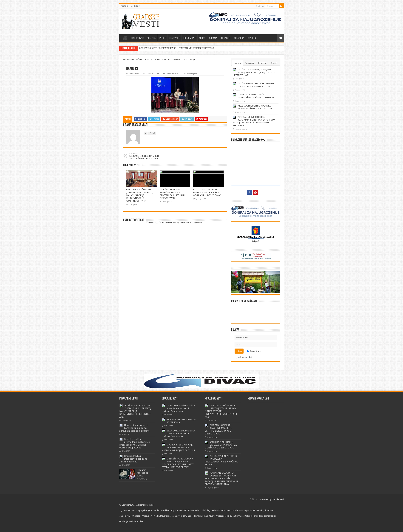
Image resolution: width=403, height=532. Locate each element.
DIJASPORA (239, 38)
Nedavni (237, 63)
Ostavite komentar (173, 74)
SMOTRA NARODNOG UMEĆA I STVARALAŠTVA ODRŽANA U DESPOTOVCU (207, 192)
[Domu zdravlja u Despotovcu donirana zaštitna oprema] (120, 456)
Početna (129, 59)
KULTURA (213, 38)
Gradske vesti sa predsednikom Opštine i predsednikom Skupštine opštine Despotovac (134, 443)
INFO (161, 38)
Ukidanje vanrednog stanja (142, 473)
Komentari (262, 63)
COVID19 (251, 38)
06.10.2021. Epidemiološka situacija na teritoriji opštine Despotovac (178, 408)
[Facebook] (256, 6)
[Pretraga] (281, 6)
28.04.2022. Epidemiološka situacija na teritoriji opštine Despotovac (178, 433)
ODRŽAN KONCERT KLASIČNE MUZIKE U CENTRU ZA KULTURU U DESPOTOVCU (177, 48)
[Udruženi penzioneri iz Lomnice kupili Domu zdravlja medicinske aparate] (120, 425)
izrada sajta (136, 527)
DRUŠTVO (173, 38)
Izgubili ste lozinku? (243, 357)
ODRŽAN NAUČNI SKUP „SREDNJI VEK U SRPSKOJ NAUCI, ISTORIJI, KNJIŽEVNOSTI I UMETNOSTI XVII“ (139, 195)
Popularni (249, 63)
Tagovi (274, 63)
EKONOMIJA (188, 38)
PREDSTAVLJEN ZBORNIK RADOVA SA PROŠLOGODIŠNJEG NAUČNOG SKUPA (221, 460)
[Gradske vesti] (141, 21)
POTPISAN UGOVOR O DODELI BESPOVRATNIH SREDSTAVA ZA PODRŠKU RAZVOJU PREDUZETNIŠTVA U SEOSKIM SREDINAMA (221, 478)
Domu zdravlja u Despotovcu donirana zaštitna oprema (133, 459)
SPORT (202, 38)
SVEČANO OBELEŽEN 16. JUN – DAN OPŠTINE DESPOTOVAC (161, 59)
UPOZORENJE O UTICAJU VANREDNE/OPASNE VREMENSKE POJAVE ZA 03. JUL (178, 447)
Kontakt (124, 6)
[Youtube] (259, 6)
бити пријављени (194, 222)
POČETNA (125, 37)
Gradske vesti (278, 499)
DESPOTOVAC (137, 38)
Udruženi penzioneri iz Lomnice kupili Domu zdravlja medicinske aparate (134, 428)
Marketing (135, 6)
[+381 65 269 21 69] (262, 6)
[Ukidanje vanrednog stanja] (127, 474)
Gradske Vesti (134, 74)
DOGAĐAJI (225, 38)
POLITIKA (151, 38)
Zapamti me (255, 351)
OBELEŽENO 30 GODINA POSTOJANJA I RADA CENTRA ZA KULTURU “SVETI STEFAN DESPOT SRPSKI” (178, 463)
